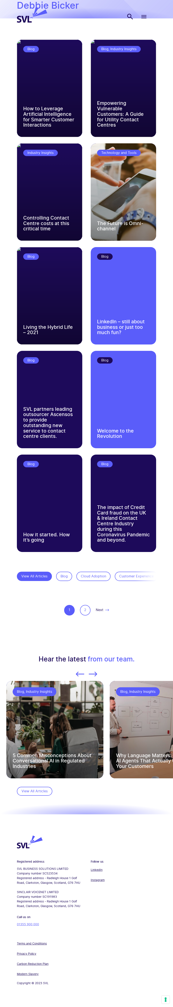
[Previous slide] (79, 676)
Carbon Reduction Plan (33, 964)
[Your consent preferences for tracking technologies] (166, 1000)
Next (99, 610)
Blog (64, 576)
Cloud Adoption (93, 576)
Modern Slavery (28, 974)
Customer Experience (136, 576)
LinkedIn (97, 870)
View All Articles (34, 576)
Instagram (98, 880)
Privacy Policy (26, 953)
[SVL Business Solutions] (32, 21)
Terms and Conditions (32, 943)
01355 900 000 (28, 924)
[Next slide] (93, 676)
